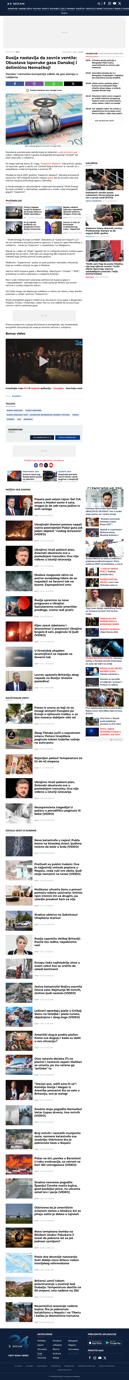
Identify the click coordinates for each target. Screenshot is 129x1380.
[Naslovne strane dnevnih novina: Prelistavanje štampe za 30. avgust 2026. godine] (104, 215)
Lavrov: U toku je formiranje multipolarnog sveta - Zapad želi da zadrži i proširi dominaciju (71, 225)
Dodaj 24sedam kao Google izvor (46, 90)
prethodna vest (31, 472)
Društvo (80, 8)
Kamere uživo (25, 8)
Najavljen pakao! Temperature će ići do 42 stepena (58, 760)
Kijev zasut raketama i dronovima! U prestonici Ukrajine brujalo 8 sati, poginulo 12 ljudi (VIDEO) (58, 630)
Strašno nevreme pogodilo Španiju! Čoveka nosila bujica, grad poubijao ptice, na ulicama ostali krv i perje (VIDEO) (57, 1187)
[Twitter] (120, 4)
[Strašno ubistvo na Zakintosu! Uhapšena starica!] (19, 921)
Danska (10, 419)
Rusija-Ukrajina (15, 410)
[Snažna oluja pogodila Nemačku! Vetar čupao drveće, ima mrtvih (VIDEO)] (19, 1115)
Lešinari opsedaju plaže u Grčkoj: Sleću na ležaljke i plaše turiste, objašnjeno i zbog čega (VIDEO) (58, 1014)
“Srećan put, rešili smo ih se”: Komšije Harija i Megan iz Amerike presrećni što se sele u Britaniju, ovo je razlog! (57, 1089)
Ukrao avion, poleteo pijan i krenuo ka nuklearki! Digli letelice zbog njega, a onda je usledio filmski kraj (106, 87)
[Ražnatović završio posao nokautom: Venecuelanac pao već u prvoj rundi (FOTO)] (104, 179)
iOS (26, 388)
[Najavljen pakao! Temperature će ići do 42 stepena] (19, 764)
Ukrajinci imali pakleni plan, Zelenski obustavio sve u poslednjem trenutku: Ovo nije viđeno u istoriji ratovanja (56, 554)
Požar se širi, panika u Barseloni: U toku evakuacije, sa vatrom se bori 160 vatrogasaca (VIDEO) (57, 1162)
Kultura (108, 8)
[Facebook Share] (15, 83)
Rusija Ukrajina (33, 410)
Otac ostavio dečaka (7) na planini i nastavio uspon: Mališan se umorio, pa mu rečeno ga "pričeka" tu (58, 1063)
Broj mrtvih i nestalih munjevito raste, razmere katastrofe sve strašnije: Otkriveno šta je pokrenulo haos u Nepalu (57, 1138)
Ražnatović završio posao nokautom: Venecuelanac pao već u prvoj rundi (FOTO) (102, 195)
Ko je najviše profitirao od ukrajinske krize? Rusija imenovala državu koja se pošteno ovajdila (32, 225)
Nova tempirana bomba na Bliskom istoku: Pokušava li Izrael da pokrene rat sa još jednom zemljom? (54, 1236)
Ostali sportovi (93, 201)
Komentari (117, 53)
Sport (45, 8)
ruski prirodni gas (67, 152)
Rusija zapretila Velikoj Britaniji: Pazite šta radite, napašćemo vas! (57, 942)
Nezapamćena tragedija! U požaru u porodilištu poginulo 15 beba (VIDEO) (57, 811)
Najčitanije (104, 53)
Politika (37, 8)
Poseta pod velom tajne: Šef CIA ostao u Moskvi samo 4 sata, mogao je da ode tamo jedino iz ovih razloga (57, 504)
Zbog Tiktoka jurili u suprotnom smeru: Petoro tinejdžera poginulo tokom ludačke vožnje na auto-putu (57, 737)
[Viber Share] (34, 83)
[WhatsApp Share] (54, 83)
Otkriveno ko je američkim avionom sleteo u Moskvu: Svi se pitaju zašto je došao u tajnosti (57, 1211)
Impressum (42, 1366)
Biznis (99, 8)
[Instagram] (109, 4)
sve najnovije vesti (104, 121)
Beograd (73, 1340)
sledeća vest (64, 472)
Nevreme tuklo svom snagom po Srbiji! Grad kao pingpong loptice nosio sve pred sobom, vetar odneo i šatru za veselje (106, 99)
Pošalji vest (69, 1366)
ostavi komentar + (67, 437)
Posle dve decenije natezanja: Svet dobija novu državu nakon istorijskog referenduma (56, 1260)
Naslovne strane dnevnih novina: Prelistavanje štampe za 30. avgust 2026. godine (104, 231)
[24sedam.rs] (16, 4)
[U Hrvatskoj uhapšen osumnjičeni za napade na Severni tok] (19, 657)
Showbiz (54, 8)
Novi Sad (73, 1353)
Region (64, 13)
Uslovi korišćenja (106, 1366)
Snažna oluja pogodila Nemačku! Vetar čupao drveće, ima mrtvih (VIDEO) (58, 1112)
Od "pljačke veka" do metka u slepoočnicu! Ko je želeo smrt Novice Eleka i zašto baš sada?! (107, 111)
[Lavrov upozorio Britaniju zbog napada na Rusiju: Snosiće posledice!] (19, 681)
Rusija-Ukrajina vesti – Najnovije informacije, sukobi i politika (38, 415)
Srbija (117, 8)
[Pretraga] (99, 3)
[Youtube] (51, 465)
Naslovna (10, 52)
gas (19, 419)
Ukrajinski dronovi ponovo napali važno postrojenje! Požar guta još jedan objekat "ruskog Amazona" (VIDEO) (58, 529)
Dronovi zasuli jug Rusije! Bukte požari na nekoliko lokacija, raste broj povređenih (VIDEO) (32, 476)
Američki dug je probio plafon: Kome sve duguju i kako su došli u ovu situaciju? (57, 1038)
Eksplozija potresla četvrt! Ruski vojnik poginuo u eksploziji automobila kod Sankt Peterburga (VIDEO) (68, 476)
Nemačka (28, 419)
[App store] (95, 1342)
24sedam (58, 388)
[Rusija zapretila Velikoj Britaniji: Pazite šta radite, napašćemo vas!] (19, 945)
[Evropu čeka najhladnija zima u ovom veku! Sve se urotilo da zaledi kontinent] (19, 969)
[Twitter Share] (73, 83)
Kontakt (29, 1366)
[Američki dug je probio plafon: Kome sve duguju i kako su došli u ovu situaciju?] (19, 1041)
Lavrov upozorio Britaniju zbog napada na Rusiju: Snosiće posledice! (56, 678)
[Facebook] (104, 4)
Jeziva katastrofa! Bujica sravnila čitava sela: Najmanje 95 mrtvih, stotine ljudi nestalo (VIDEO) (58, 990)
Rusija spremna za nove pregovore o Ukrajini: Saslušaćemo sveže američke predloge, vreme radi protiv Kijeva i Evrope (55, 605)
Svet (62, 8)
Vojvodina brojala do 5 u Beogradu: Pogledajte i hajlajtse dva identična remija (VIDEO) (107, 75)
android (35, 388)
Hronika (71, 8)
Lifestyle (90, 8)
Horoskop (73, 1349)
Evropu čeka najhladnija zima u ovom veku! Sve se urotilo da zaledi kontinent (57, 966)
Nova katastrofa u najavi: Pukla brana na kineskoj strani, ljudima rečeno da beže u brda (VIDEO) (58, 844)
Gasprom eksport (50, 163)
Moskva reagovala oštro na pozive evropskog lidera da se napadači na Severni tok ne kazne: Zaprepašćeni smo (55, 580)
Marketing (55, 1366)
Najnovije (13, 8)
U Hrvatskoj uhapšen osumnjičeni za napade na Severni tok (53, 654)
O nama (18, 1366)
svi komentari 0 (42, 437)
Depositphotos (64, 1370)
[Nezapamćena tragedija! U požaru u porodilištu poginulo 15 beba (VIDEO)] (19, 813)
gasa (50, 178)
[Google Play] (113, 1342)
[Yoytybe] (115, 4)
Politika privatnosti (86, 1366)
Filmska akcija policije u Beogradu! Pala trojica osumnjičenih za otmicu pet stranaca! (106, 64)
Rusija (76, 415)
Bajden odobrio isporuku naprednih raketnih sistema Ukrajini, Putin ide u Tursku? (72, 210)
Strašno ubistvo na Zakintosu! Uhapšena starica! (55, 916)
